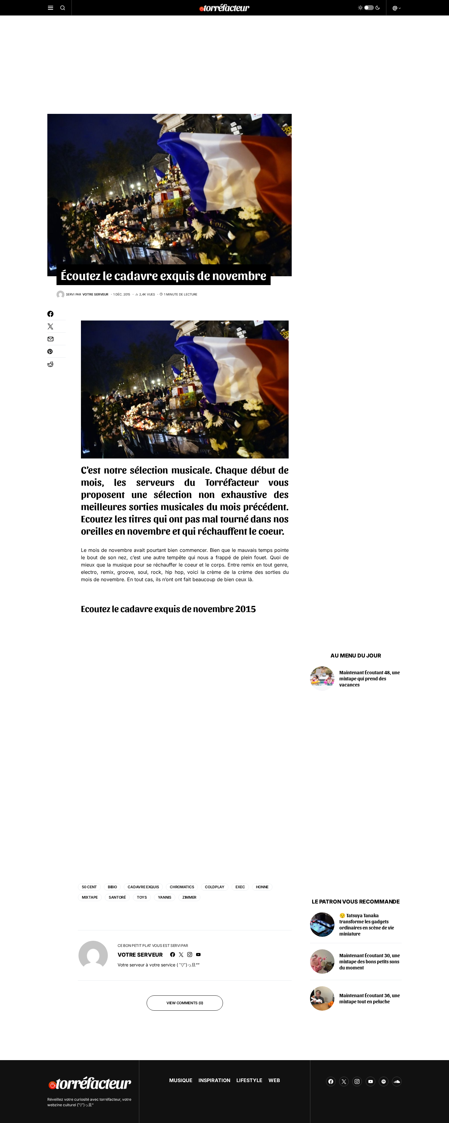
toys (142, 897)
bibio (112, 887)
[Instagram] (357, 1081)
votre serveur (140, 954)
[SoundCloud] (397, 1081)
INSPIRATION (214, 1080)
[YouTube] (370, 1081)
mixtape (90, 897)
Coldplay (214, 887)
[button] (50, 7)
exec (240, 887)
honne (262, 887)
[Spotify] (384, 1081)
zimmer (189, 897)
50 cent (89, 887)
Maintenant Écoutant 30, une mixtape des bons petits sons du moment (369, 961)
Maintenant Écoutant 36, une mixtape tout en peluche (369, 998)
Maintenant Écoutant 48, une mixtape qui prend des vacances (369, 678)
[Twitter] (344, 1081)
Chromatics (182, 887)
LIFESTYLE (249, 1080)
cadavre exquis (143, 887)
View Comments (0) (184, 1003)
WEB (274, 1080)
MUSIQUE (180, 1080)
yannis (164, 897)
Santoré (117, 897)
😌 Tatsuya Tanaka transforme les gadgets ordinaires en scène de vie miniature (366, 924)
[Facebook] (331, 1081)
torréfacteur (110, 1099)
